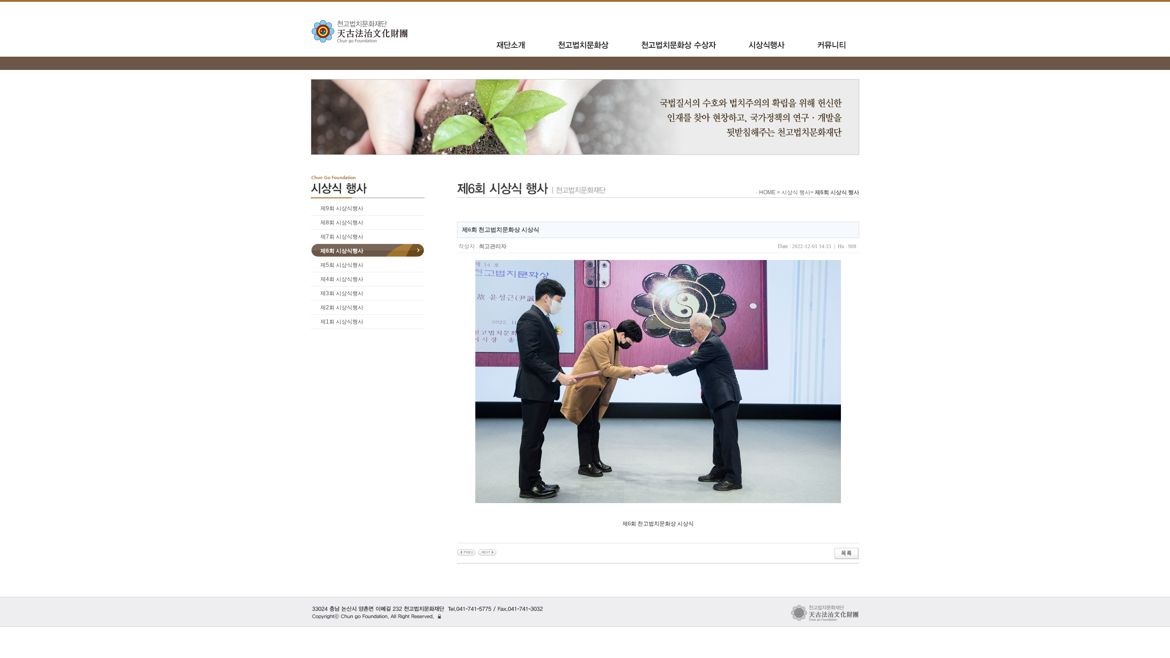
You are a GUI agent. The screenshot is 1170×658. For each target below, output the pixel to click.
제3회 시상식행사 (341, 293)
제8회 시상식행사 (341, 222)
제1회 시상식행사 (341, 321)
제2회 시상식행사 (341, 307)
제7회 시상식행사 (341, 236)
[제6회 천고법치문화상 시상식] (466, 552)
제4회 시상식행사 (341, 279)
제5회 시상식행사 (341, 265)
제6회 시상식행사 (341, 251)
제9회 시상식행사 (341, 208)
